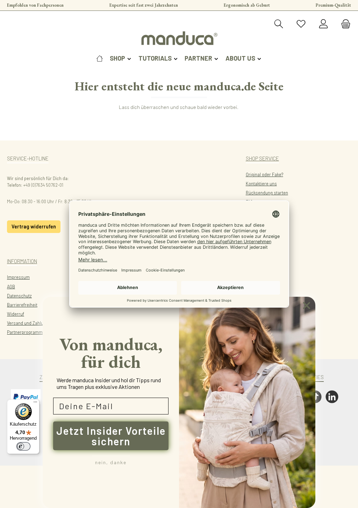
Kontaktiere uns (261, 183)
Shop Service (262, 158)
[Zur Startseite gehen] (179, 38)
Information (22, 261)
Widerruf (15, 314)
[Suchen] (278, 24)
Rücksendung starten (267, 192)
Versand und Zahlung (27, 323)
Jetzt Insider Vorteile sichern (111, 435)
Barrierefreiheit (22, 305)
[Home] (99, 58)
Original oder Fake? (264, 174)
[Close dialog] (307, 305)
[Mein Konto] (323, 24)
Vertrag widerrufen (34, 226)
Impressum (18, 277)
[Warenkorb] (343, 24)
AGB (11, 286)
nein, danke (111, 462)
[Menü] (35, 403)
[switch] (23, 446)
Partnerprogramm (25, 332)
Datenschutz (19, 295)
